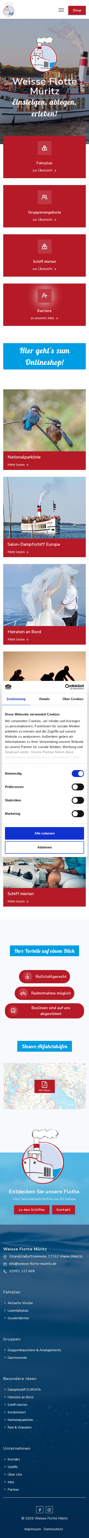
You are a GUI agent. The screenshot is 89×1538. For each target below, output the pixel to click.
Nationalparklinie (20, 1419)
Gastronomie (17, 1357)
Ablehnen (44, 847)
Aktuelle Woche (20, 1303)
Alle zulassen (45, 833)
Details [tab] (44, 699)
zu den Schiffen (32, 1209)
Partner (13, 1489)
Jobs (11, 1482)
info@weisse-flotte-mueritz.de (32, 1263)
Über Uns (15, 1474)
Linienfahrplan (18, 1310)
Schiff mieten (17, 1404)
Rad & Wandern (20, 1427)
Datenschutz (53, 1529)
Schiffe (13, 1467)
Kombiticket (17, 1412)
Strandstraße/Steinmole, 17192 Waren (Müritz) (46, 1256)
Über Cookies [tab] (73, 699)
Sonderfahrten (18, 1318)
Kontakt (64, 1209)
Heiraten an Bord (20, 1397)
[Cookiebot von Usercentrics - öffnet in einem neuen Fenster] (65, 687)
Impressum (32, 1529)
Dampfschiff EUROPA (24, 1389)
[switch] (78, 786)
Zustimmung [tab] (16, 699)
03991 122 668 (22, 1271)
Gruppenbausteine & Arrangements (34, 1350)
